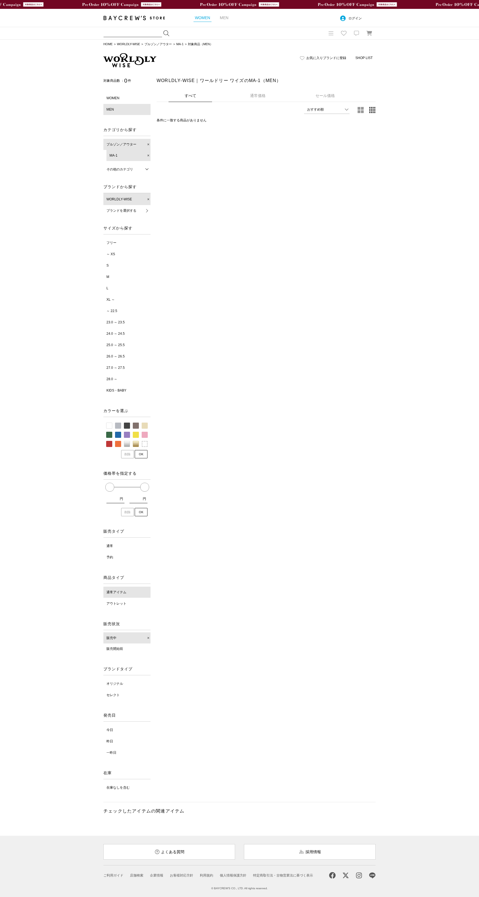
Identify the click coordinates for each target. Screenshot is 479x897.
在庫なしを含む (118, 787)
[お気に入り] (343, 33)
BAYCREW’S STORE (138, 18)
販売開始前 (114, 649)
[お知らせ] (356, 33)
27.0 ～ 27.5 (115, 368)
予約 (109, 557)
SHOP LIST (364, 58)
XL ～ (110, 299)
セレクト (113, 695)
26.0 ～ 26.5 (115, 356)
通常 (109, 546)
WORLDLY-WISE (128, 44)
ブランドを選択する (121, 211)
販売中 (111, 638)
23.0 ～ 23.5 (115, 322)
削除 (127, 454)
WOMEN (112, 98)
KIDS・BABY (116, 390)
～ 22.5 (111, 311)
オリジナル (114, 684)
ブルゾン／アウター (158, 44)
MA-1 (180, 44)
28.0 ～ (111, 379)
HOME (108, 44)
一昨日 (111, 753)
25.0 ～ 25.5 (115, 345)
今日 (109, 730)
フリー (111, 243)
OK (141, 454)
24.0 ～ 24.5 (115, 334)
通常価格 (258, 95)
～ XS (110, 254)
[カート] (369, 33)
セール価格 (325, 95)
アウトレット (116, 603)
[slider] (109, 487)
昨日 (109, 741)
